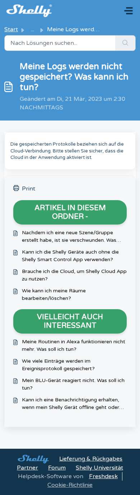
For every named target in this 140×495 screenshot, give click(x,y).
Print (28, 188)
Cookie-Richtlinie (70, 485)
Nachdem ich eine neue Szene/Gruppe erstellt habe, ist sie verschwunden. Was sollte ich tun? (69, 237)
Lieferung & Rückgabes (90, 458)
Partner (27, 467)
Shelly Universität (99, 467)
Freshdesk (103, 476)
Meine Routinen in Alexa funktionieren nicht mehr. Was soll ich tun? (73, 345)
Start (11, 29)
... (32, 29)
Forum (57, 467)
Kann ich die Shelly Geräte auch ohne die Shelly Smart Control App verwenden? (70, 256)
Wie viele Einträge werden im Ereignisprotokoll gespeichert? (58, 365)
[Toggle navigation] (128, 10)
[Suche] (125, 43)
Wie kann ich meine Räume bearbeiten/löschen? (54, 294)
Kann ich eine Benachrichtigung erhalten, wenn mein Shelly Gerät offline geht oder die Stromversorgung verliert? (70, 404)
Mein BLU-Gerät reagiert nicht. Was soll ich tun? (73, 384)
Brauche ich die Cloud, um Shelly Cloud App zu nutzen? (74, 275)
